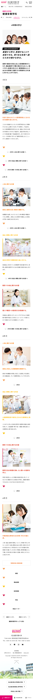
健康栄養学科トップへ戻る (16, 621)
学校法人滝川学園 (15, 691)
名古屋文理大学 (13, 2)
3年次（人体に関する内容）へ (18, 228)
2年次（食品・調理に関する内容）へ (18, 161)
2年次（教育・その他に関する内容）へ (18, 170)
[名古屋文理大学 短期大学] (13, 3)
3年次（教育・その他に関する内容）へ (18, 329)
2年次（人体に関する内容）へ (18, 152)
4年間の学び (17, 17)
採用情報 (16, 651)
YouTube (22, 644)
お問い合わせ (7, 653)
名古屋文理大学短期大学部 (15, 682)
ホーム (4, 6)
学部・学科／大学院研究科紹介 (16, 6)
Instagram (18, 644)
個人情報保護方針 (17, 653)
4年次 (18, 385)
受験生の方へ (7, 697)
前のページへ (10, 617)
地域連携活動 (19, 697)
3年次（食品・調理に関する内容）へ (18, 278)
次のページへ (23, 617)
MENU (30, 3)
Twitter (10, 644)
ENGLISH (26, 653)
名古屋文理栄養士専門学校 (15, 686)
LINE (14, 644)
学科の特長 (9, 17)
